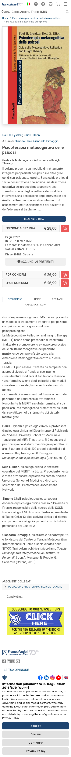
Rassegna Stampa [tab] (35, 304)
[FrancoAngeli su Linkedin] (9, 662)
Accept (35, 726)
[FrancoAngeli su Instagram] (13, 662)
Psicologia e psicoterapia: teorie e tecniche (35, 586)
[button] (27, 4)
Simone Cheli (23, 141)
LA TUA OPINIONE (16, 670)
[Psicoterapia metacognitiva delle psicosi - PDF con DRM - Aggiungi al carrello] (65, 274)
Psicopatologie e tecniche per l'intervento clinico (36, 18)
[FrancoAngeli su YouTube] (18, 662)
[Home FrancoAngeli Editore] (12, 4)
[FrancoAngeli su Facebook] (4, 662)
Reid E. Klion (32, 135)
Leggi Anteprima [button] (34, 219)
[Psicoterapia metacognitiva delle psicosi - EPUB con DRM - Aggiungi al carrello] (65, 283)
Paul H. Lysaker (12, 135)
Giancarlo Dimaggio (46, 141)
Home (5, 18)
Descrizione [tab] (15, 299)
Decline (35, 734)
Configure (35, 743)
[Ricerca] (67, 11)
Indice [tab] (37, 299)
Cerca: (6, 11)
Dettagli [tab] (57, 299)
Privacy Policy (35, 751)
